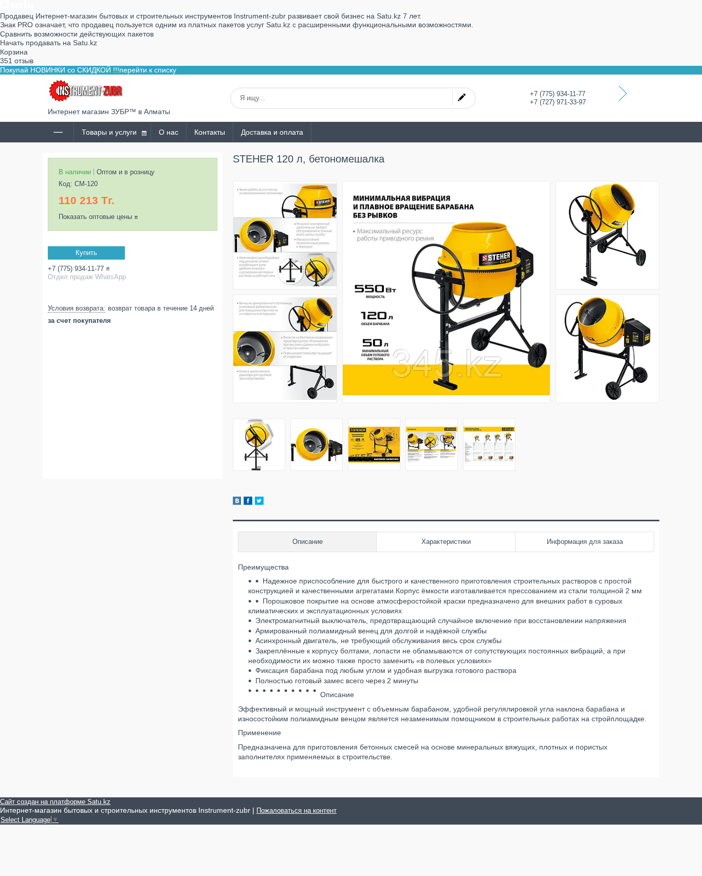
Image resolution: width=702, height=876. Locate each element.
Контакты (209, 132)
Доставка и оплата (272, 132)
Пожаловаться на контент (296, 810)
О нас (168, 132)
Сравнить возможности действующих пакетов (77, 34)
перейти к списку (147, 70)
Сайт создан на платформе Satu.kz (55, 802)
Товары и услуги (109, 132)
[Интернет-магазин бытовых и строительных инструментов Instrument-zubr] (86, 91)
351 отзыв (16, 61)
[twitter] (259, 502)
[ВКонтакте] (237, 502)
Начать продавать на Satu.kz (48, 43)
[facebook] (248, 502)
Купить (86, 253)
